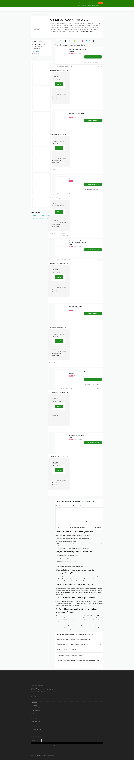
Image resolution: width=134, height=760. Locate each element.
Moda (38, 215)
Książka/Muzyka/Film (48, 218)
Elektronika (48, 215)
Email (71, 66)
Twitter (66, 107)
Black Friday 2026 (35, 724)
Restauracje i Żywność (44, 218)
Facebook (63, 107)
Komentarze (99, 66)
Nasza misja (34, 705)
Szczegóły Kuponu (61, 94)
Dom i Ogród (44, 215)
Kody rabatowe (35, 9)
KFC (98, 5)
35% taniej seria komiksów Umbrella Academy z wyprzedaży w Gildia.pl (77, 242)
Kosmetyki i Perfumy (39, 218)
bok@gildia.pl (36, 51)
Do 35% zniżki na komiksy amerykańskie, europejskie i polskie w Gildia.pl (77, 372)
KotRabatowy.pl (39, 755)
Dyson (93, 5)
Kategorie (51, 9)
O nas (33, 700)
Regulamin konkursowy (36, 729)
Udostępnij (67, 66)
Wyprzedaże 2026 (36, 721)
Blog (62, 9)
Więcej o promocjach (36, 710)
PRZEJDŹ (58, 84)
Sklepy (58, 9)
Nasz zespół (34, 702)
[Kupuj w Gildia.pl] (40, 23)
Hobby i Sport (34, 218)
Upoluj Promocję (93, 57)
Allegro (95, 5)
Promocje (44, 9)
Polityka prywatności (36, 726)
